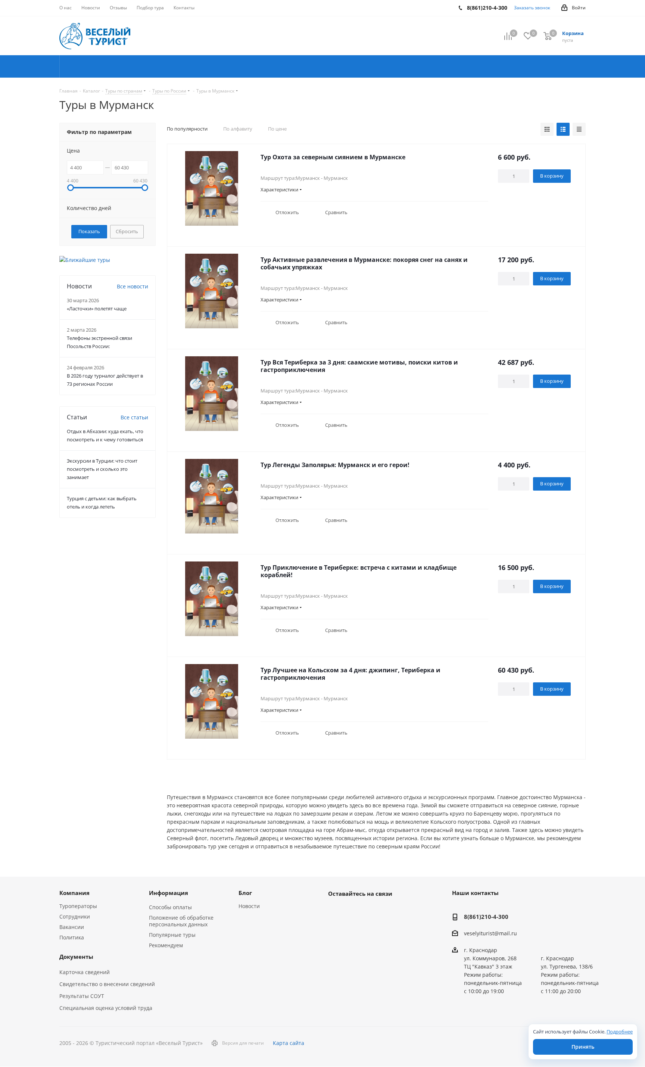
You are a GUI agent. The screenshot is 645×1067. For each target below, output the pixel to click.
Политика (71, 937)
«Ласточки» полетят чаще (97, 308)
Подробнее (620, 1031)
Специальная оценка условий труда (105, 1007)
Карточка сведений (84, 972)
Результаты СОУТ (81, 995)
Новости (249, 906)
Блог (245, 893)
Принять (582, 1046)
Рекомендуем (166, 945)
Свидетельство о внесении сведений (107, 984)
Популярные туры (172, 934)
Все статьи (134, 417)
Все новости (132, 286)
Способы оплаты (170, 907)
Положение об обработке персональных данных (181, 921)
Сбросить (127, 231)
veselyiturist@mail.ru (490, 933)
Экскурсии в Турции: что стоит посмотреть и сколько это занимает (102, 469)
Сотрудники (74, 916)
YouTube (354, 910)
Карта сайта (288, 1042)
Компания (74, 893)
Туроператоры (78, 906)
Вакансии (71, 926)
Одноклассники (372, 910)
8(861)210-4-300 (486, 916)
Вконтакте (335, 910)
